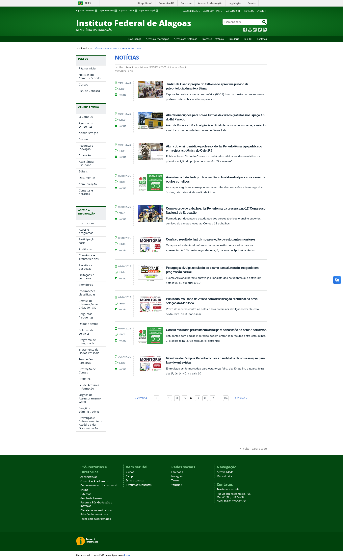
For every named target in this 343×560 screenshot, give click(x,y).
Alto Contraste (212, 10)
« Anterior (141, 398)
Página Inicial (102, 48)
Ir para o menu (107, 10)
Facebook (245, 30)
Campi (129, 476)
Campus (115, 48)
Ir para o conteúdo (86, 10)
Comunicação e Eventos (94, 481)
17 (212, 398)
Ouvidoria (233, 38)
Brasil (89, 3)
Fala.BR (248, 38)
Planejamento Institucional (96, 510)
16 (205, 398)
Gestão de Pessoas (91, 498)
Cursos (130, 472)
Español (249, 10)
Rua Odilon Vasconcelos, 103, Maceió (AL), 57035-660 (234, 495)
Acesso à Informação (157, 38)
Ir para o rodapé (148, 10)
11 (169, 398)
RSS (265, 30)
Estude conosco (135, 480)
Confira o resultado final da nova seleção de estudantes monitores (210, 239)
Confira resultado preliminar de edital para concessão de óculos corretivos (216, 330)
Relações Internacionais (94, 514)
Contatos (262, 38)
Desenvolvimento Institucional (98, 485)
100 (225, 398)
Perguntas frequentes (138, 485)
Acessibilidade (191, 10)
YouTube (250, 30)
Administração (88, 477)
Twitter (260, 30)
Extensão (85, 494)
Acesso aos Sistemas (185, 38)
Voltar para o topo (255, 448)
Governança (134, 38)
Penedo (126, 48)
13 (184, 398)
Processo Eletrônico (213, 38)
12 (177, 398)
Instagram (255, 30)
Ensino (84, 490)
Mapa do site (232, 10)
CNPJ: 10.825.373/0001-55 (231, 501)
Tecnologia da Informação (95, 519)
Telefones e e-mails (228, 489)
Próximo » (241, 398)
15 (197, 398)
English (261, 10)
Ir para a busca (127, 10)
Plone (127, 555)
